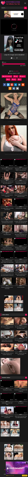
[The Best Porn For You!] (11, 3)
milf (8, 79)
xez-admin (16, 71)
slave (14, 79)
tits (20, 79)
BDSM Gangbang (7, 76)
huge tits (23, 76)
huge (16, 76)
